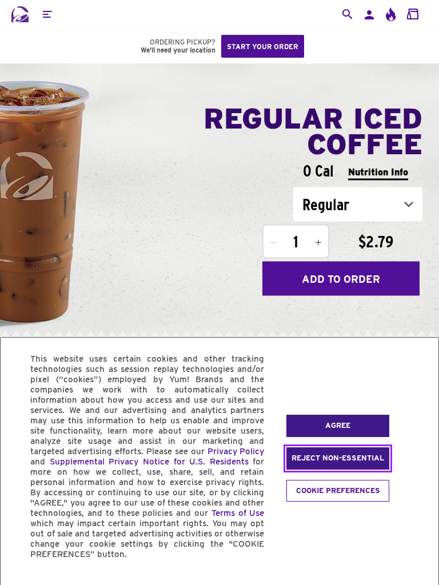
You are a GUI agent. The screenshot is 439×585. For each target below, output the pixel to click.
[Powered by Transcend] (19, 580)
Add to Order (341, 279)
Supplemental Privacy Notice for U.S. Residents (149, 461)
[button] (47, 14)
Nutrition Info (378, 171)
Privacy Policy (236, 451)
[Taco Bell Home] (20, 14)
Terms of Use (238, 513)
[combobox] (357, 204)
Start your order (262, 46)
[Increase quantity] (318, 243)
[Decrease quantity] (273, 243)
